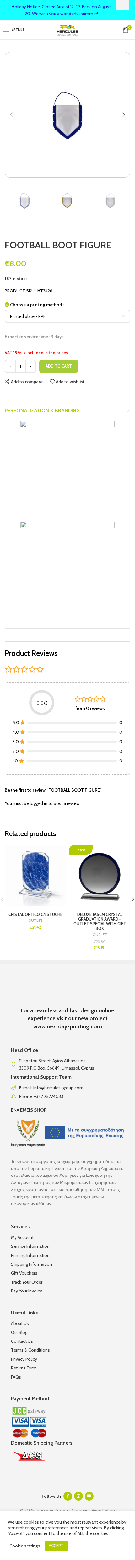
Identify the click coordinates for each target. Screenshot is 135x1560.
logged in (38, 803)
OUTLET (35, 920)
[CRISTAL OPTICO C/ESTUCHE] (35, 875)
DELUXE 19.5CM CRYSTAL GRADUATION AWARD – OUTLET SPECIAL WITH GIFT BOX (99, 921)
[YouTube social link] (89, 1496)
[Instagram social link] (78, 1496)
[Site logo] (67, 29)
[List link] (67, 1087)
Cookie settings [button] (24, 1546)
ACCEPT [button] (56, 1545)
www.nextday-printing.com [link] (67, 1026)
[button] (11, 114)
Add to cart (59, 365)
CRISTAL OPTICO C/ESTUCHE (35, 914)
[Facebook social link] (67, 1496)
